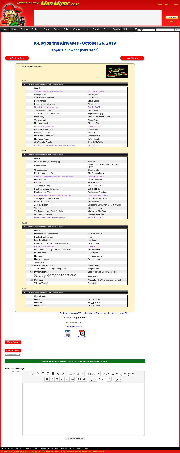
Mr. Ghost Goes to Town (44, 173)
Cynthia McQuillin (95, 142)
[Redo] (79, 373)
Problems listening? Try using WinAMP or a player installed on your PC (94, 313)
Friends (96, 29)
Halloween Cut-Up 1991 (44, 136)
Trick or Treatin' (41, 283)
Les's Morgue (40, 101)
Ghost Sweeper (41, 170)
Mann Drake (93, 120)
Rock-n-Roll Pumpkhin (43, 129)
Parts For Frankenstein (44, 243)
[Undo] (71, 373)
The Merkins (93, 202)
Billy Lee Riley (94, 123)
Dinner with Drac (41, 272)
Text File (67, 337)
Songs (57, 29)
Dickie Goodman (95, 179)
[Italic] (52, 379)
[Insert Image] (84, 379)
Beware (37, 183)
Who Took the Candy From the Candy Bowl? (53, 250)
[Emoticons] (118, 379)
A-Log (82, 322)
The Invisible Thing (42, 186)
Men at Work (93, 265)
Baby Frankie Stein (42, 240)
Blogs (106, 29)
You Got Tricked (41, 208)
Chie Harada (93, 170)
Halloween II (39, 302)
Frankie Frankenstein (43, 237)
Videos (76, 29)
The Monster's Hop (42, 110)
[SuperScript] (62, 379)
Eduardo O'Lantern (42, 132)
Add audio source (12, 354)
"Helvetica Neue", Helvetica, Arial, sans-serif (93, 373)
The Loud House (95, 208)
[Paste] (42, 373)
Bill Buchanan (93, 183)
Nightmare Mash (41, 123)
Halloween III (39, 306)
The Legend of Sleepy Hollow (46, 198)
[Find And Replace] (52, 373)
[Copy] (37, 373)
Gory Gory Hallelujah (43, 214)
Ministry (91, 104)
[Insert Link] (79, 379)
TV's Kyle (92, 132)
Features (35, 29)
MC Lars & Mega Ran (97, 198)
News (14, 29)
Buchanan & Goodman (97, 192)
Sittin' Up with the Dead (44, 98)
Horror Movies (40, 179)
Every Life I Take (41, 202)
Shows (47, 29)
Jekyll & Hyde (94, 189)
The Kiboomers (94, 250)
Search (116, 29)
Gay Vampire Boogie (43, 142)
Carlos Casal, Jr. (95, 234)
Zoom (101, 379)
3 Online (171, 22)
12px (104, 373)
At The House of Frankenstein (47, 113)
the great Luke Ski (96, 214)
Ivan (90, 237)
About (86, 29)
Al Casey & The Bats (97, 211)
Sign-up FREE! (164, 4)
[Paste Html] (47, 373)
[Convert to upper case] (62, 373)
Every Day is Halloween (44, 104)
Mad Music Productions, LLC (25, 451)
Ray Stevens (93, 98)
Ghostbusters (40, 161)
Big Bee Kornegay (95, 113)
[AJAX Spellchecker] (93, 379)
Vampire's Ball (40, 120)
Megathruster (93, 269)
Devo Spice (93, 253)
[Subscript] (67, 379)
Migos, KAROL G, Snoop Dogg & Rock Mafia (107, 280)
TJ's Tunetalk (94, 139)
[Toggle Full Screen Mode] (109, 379)
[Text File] (67, 335)
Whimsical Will (94, 136)
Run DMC (92, 161)
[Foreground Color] (114, 373)
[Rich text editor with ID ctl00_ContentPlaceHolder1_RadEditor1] (83, 409)
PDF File (82, 337)
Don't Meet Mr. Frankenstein (46, 234)
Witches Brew (40, 275)
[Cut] (32, 373)
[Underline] (57, 379)
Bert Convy (93, 110)
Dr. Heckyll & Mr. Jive (43, 265)
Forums (24, 29)
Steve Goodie (94, 101)
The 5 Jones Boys (96, 173)
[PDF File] (82, 335)
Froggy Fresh (94, 299)
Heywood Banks (95, 256)
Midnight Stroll (40, 94)
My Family (38, 280)
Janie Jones (93, 276)
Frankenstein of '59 (42, 192)
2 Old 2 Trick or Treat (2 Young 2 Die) (50, 269)
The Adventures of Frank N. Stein (48, 211)
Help (125, 29)
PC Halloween (40, 253)
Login (175, 4)
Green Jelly (93, 129)
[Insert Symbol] (130, 373)
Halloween (38, 256)
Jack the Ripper (41, 205)
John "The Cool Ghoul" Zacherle (102, 272)
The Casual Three (96, 186)
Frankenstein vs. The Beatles (46, 189)
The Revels (93, 94)
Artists (66, 29)
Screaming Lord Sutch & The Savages (104, 205)
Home (5, 29)
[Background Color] (122, 373)
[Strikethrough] (72, 379)
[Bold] (47, 379)
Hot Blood (92, 240)
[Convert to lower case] (57, 373)
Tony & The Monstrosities (99, 117)
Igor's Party (39, 117)
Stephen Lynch (94, 259)
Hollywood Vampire (42, 139)
